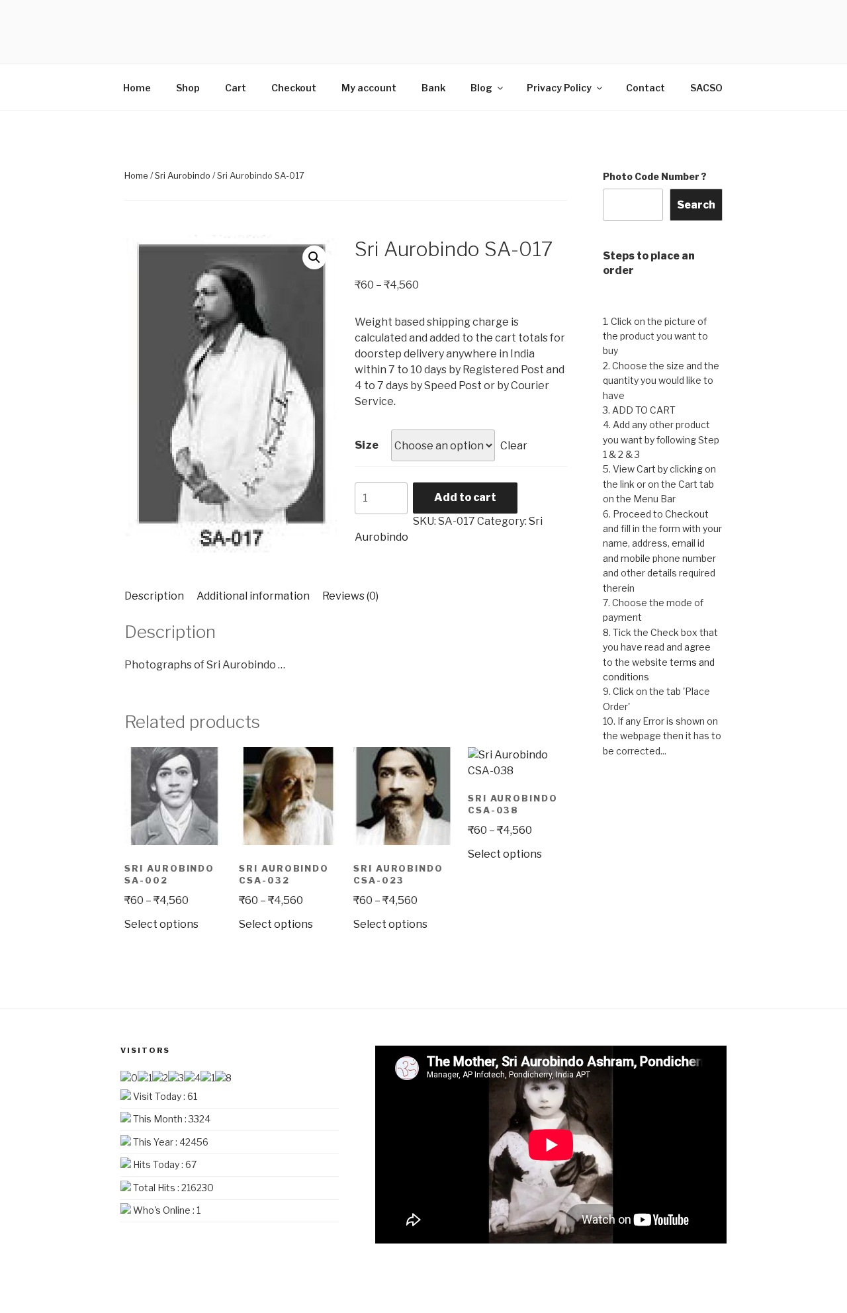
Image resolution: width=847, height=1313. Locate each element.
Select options (161, 924)
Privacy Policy (559, 87)
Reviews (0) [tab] (350, 596)
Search (696, 205)
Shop (188, 87)
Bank (433, 87)
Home (137, 87)
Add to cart (465, 497)
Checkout (293, 87)
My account (368, 87)
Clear (513, 445)
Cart (235, 87)
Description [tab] (154, 596)
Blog (481, 87)
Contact (645, 87)
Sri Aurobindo (182, 175)
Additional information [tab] (253, 596)
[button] (314, 257)
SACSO (706, 87)
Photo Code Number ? (655, 176)
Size (367, 445)
